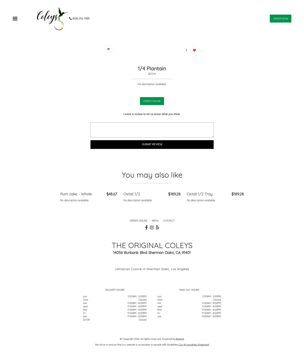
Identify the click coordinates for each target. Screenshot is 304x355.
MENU (155, 220)
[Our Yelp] (157, 227)
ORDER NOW (280, 18)
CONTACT (169, 220)
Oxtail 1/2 (132, 194)
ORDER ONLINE (152, 101)
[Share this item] (108, 49)
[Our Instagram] (152, 227)
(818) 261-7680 (81, 18)
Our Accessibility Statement (193, 344)
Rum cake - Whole (76, 194)
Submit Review (152, 144)
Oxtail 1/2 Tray (199, 194)
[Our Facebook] (146, 227)
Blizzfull (180, 338)
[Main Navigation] (15, 18)
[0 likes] (193, 50)
